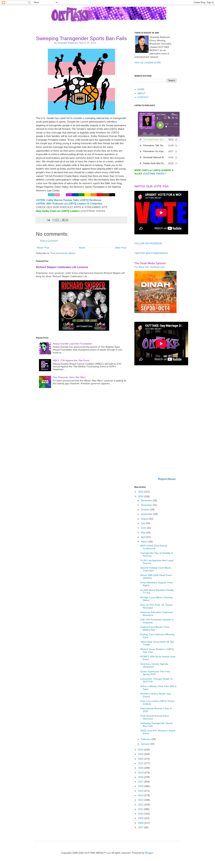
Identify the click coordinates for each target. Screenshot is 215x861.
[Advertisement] (155, 421)
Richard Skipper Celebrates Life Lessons (62, 267)
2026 (141, 491)
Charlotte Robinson (67, 42)
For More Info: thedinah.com (149, 267)
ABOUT (141, 93)
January (145, 743)
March (144, 541)
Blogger (149, 852)
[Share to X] (60, 220)
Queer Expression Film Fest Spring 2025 (155, 673)
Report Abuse (167, 478)
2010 (141, 813)
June (144, 527)
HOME (140, 89)
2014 (141, 795)
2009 (141, 818)
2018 (141, 777)
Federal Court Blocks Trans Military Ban (154, 628)
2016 (141, 786)
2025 (141, 496)
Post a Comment (49, 240)
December (147, 500)
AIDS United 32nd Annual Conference (153, 547)
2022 (141, 758)
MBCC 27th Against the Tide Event (71, 360)
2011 (141, 809)
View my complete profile (147, 62)
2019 (141, 772)
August (145, 518)
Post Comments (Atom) (63, 253)
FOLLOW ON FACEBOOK (148, 243)
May (143, 532)
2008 (141, 823)
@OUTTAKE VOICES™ (155, 173)
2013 (141, 800)
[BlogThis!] (57, 220)
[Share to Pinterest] (67, 220)
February (146, 739)
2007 (141, 827)
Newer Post (43, 247)
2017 (141, 781)
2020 (141, 767)
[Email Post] (48, 220)
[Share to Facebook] (63, 220)
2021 (141, 763)
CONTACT (143, 97)
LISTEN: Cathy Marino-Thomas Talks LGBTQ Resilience (68, 200)
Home (82, 247)
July (143, 523)
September (147, 514)
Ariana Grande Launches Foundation (72, 343)
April (143, 537)
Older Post (120, 247)
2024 (141, 749)
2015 (141, 790)
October (145, 509)
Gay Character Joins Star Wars (69, 377)
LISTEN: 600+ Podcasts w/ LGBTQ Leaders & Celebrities (69, 203)
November (147, 505)
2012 (141, 804)
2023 (141, 754)
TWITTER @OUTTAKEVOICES (151, 253)
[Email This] (54, 220)
